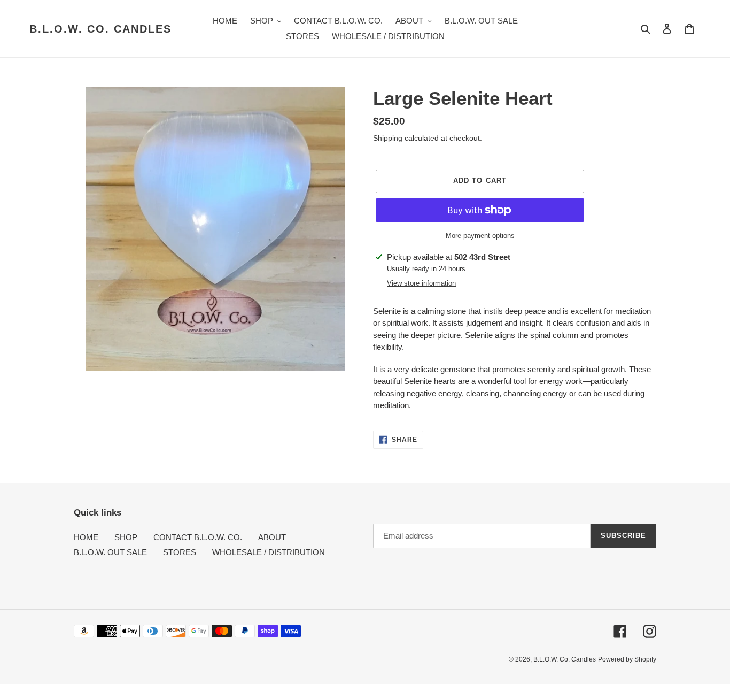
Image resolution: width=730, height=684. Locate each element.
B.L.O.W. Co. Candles (100, 29)
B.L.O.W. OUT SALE (110, 552)
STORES (179, 552)
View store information (421, 283)
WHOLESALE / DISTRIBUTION (268, 552)
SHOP (125, 537)
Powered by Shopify (627, 659)
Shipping (387, 138)
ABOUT (272, 537)
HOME (86, 537)
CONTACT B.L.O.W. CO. (197, 537)
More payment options (480, 236)
